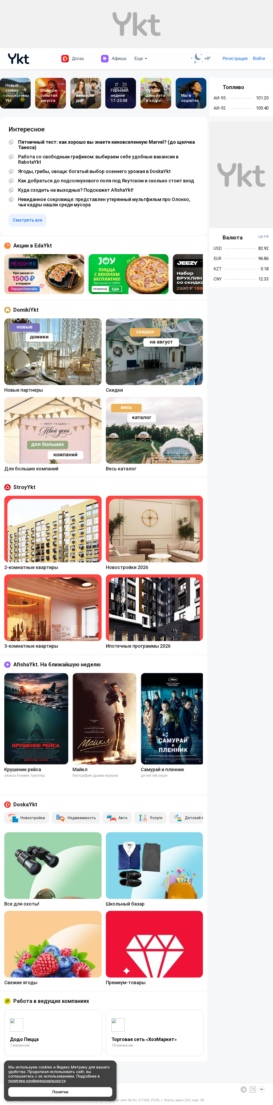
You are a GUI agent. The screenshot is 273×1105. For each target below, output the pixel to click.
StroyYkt (24, 487)
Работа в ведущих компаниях (51, 1001)
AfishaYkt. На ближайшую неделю (57, 664)
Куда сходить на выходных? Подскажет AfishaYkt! (75, 190)
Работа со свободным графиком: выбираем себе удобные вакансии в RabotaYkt (98, 159)
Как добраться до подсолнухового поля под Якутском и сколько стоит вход (106, 180)
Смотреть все (27, 220)
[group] (44, 274)
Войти (259, 58)
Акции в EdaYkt (32, 245)
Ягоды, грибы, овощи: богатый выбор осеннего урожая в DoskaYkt (94, 171)
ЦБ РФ (263, 237)
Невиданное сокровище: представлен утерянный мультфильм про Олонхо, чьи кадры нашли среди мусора (104, 202)
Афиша (119, 58)
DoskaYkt (25, 804)
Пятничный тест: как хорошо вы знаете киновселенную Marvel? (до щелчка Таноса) (106, 144)
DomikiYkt (26, 310)
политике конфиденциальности (37, 1080)
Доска (78, 58)
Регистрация (235, 58)
